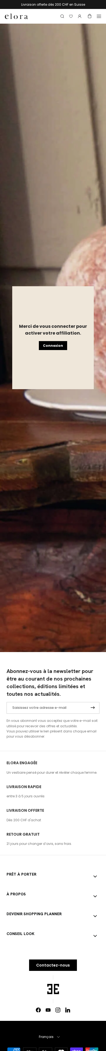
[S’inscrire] (92, 708)
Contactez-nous (53, 965)
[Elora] (16, 16)
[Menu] (99, 16)
